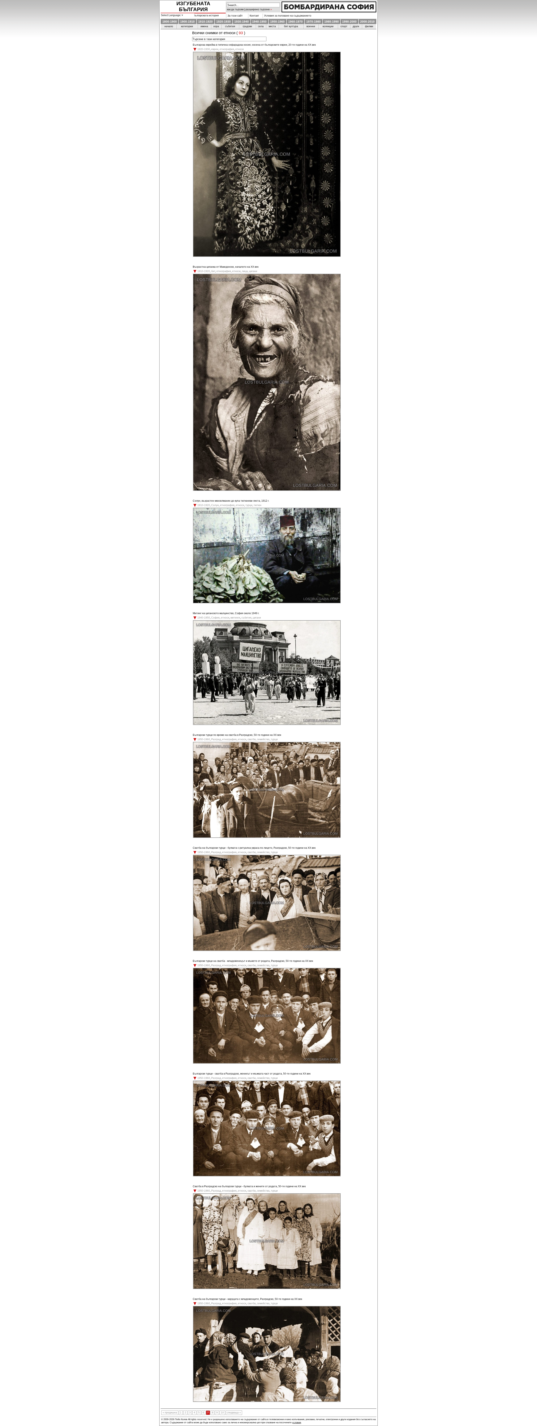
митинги (235, 617)
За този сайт (234, 15)
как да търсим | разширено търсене (248, 9)
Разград (216, 739)
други (356, 26)
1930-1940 (241, 21)
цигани (253, 271)
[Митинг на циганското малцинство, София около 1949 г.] (267, 724)
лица (245, 271)
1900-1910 (187, 21)
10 (222, 1412)
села (261, 26)
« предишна (170, 1412)
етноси (239, 49)
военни (310, 26)
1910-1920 (205, 21)
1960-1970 (295, 21)
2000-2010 (367, 21)
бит (213, 271)
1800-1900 (169, 21)
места (272, 26)
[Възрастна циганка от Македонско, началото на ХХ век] (267, 489)
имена (204, 26)
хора (216, 26)
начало (168, 26)
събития (230, 26)
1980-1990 (331, 21)
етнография (227, 49)
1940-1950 (259, 21)
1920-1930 (223, 21)
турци (248, 505)
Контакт (253, 15)
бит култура (291, 26)
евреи (214, 49)
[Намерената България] (329, 11)
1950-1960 (277, 21)
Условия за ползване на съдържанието (287, 15)
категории (187, 26)
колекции (328, 26)
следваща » (234, 1412)
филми (369, 26)
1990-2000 (349, 21)
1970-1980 (313, 21)
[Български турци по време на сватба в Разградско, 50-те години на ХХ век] (267, 837)
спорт (343, 26)
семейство (263, 739)
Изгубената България (193, 6)
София (215, 617)
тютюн (257, 505)
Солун (215, 505)
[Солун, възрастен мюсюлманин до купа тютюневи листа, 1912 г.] (267, 602)
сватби (252, 739)
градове (247, 26)
